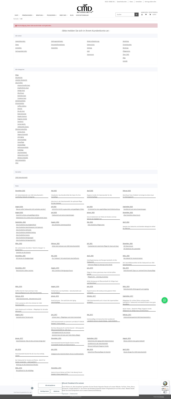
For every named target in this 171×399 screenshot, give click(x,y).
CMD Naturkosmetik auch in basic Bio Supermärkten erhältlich (102, 301)
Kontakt (125, 61)
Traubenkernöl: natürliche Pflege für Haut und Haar (103, 246)
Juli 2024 (53, 206)
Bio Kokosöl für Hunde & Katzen (133, 258)
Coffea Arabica (22, 106)
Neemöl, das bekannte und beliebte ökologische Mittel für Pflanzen (139, 227)
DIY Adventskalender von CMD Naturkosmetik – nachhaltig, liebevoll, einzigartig (29, 196)
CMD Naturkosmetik (21, 177)
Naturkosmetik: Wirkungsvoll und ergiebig (136, 289)
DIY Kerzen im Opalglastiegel (24, 258)
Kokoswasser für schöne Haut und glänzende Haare (31, 217)
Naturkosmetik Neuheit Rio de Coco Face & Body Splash (29, 354)
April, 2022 (126, 222)
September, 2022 (20, 222)
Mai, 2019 (126, 268)
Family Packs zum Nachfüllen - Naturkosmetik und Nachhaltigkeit (66, 292)
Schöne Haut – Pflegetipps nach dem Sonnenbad (66, 317)
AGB (88, 51)
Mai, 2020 (54, 255)
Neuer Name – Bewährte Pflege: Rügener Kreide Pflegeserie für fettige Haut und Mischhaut (137, 309)
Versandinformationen (58, 44)
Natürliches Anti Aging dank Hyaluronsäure (101, 341)
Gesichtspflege (22, 139)
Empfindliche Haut (23, 88)
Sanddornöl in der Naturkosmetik (98, 343)
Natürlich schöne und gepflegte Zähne (27, 215)
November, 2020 (20, 255)
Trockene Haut (22, 98)
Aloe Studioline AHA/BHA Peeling (26, 232)
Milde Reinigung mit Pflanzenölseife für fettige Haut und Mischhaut (102, 282)
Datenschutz (74, 393)
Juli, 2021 (89, 243)
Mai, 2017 (90, 314)
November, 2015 (56, 368)
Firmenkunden (127, 44)
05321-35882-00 (110, 1)
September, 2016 (92, 338)
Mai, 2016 (90, 349)
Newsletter (54, 48)
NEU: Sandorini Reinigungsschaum (62, 270)
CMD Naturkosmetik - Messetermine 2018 (28, 298)
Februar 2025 (127, 190)
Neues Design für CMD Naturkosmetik (135, 352)
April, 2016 (126, 349)
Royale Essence (22, 116)
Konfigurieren (44, 391)
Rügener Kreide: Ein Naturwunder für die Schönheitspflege (99, 196)
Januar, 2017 (19, 338)
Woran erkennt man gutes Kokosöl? (134, 341)
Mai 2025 (54, 190)
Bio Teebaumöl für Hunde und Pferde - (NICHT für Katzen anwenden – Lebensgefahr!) (30, 361)
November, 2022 (128, 212)
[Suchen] (136, 14)
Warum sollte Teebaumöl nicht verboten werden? (31, 209)
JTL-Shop (162, 396)
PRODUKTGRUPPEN (21, 129)
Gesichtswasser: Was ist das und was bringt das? (30, 341)
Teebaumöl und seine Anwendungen (63, 215)
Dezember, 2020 (128, 243)
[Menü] (168, 381)
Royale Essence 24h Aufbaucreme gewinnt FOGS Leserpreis (101, 292)
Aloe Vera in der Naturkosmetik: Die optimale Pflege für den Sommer (66, 202)
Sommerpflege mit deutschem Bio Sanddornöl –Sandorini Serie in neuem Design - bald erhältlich (102, 320)
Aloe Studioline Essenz (23, 235)
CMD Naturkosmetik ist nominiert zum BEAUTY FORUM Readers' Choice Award (67, 322)
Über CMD (126, 54)
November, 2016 (56, 338)
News (131, 1)
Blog (124, 58)
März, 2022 (18, 243)
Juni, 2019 (90, 268)
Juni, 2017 (54, 314)
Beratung (125, 48)
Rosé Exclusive (22, 114)
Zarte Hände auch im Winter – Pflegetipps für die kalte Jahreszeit (31, 310)
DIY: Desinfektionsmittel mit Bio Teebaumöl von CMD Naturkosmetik (138, 263)
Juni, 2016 (54, 349)
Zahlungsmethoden (57, 41)
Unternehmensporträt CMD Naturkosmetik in (137, 317)
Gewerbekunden (122, 1)
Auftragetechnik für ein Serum (61, 332)
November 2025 (20, 190)
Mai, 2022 (90, 222)
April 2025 (90, 190)
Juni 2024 (90, 206)
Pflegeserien (126, 51)
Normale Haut (22, 95)
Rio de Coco (21, 111)
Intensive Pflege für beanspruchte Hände (100, 264)
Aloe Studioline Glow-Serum (132, 215)
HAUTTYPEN (19, 83)
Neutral (20, 108)
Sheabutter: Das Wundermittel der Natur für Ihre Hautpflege (66, 196)
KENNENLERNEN (20, 101)
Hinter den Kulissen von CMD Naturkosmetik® (66, 246)
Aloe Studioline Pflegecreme (96, 224)
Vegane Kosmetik (23, 134)
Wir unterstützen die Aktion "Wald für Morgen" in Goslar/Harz (30, 249)
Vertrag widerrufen (150, 1)
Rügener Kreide (22, 119)
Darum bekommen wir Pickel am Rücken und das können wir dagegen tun (101, 218)
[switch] (165, 392)
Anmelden (139, 1)
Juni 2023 (54, 212)
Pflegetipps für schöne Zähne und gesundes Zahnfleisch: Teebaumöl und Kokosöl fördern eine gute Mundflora (139, 302)
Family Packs (21, 132)
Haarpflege (21, 142)
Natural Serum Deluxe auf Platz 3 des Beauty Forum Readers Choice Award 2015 (66, 373)
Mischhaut (21, 93)
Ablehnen (56, 391)
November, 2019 (20, 268)
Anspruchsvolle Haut (24, 85)
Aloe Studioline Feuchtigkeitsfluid (26, 224)
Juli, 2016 (18, 349)
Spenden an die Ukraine (23, 252)
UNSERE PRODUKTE (21, 80)
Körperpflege (21, 145)
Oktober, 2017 (91, 296)
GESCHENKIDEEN (20, 160)
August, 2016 (127, 338)
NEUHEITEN (18, 77)
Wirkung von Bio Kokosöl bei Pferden (27, 364)
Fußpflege (20, 150)
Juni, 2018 (90, 286)
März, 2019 (18, 286)
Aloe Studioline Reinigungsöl (24, 237)
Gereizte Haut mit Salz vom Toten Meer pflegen (66, 335)
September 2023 (128, 206)
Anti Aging (21, 137)
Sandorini (20, 121)
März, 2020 (126, 255)
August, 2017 (19, 314)
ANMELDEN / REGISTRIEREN (149, 12)
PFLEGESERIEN (19, 103)
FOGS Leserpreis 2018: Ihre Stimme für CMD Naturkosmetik (28, 304)
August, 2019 (55, 268)
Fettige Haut (21, 90)
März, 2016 (18, 368)
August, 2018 (55, 286)
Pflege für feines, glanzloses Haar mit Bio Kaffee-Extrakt (101, 273)
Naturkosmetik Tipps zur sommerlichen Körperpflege (139, 270)
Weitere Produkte (23, 157)
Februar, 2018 (19, 296)
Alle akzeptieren (50, 385)
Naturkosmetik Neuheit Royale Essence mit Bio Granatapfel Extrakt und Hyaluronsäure (65, 343)
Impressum (65, 393)
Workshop (126, 41)
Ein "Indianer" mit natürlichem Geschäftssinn (65, 258)
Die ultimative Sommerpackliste (61, 224)
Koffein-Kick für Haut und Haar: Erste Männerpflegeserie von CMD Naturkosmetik (28, 292)
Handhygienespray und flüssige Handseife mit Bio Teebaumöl (102, 261)
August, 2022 (55, 222)
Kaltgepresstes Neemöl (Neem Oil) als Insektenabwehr (67, 354)
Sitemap (89, 48)
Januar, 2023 (90, 212)
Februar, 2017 (127, 314)
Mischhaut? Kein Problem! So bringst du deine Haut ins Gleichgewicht (138, 196)
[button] (142, 14)
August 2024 (19, 206)
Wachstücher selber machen (24, 270)
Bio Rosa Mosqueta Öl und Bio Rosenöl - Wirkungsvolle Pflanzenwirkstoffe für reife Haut (67, 329)
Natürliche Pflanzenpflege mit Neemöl (99, 352)
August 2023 (19, 212)
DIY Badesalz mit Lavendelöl (132, 248)
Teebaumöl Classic (23, 126)
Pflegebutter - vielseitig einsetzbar (98, 277)
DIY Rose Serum (128, 246)
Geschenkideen (22, 152)
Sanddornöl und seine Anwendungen (135, 209)
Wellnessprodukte (23, 147)
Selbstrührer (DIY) (23, 155)
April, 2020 (90, 255)
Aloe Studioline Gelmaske (23, 230)
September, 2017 (128, 296)
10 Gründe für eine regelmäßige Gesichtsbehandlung (104, 209)
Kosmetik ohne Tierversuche (24, 317)
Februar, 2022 (55, 243)
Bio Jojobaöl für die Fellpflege (24, 370)
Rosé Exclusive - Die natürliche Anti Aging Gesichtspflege (63, 301)
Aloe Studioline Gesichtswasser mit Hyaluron (29, 227)
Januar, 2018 (55, 296)
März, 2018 (126, 286)
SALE (16, 163)
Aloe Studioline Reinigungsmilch (25, 240)
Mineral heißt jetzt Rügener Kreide (98, 346)
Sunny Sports (21, 124)
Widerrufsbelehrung (93, 41)
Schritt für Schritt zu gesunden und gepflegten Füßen (68, 209)
